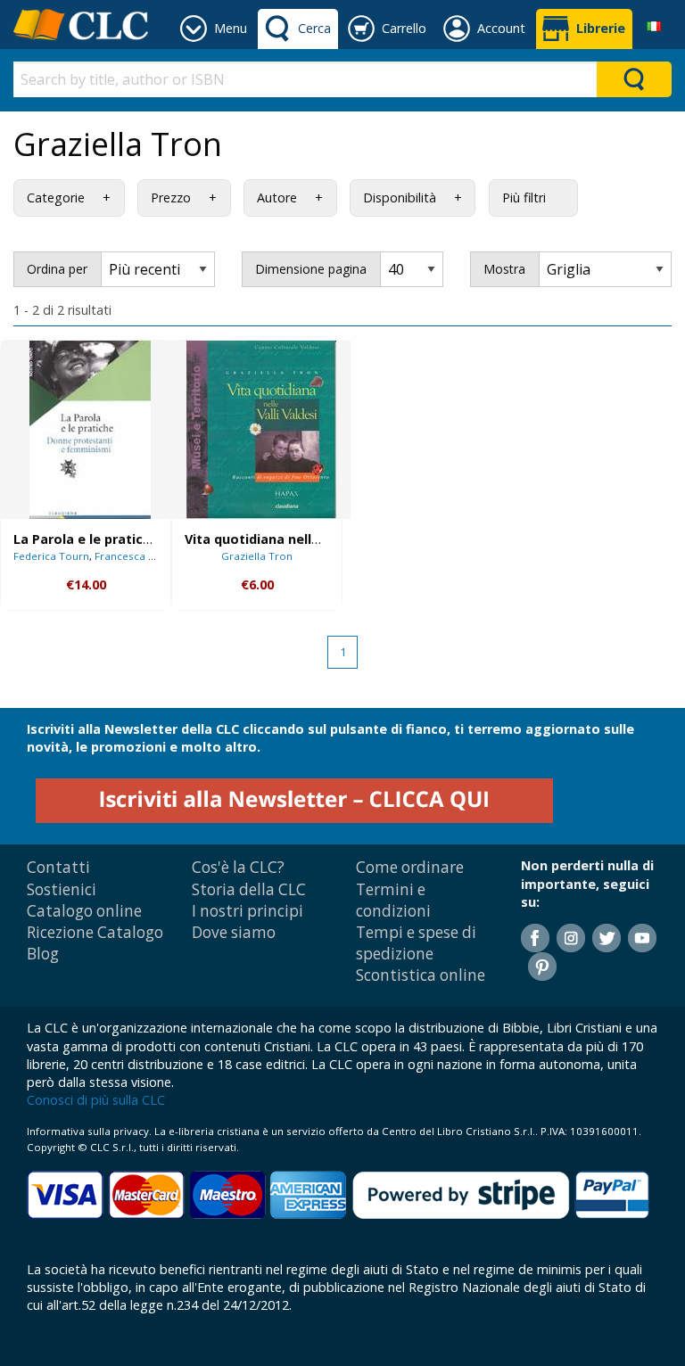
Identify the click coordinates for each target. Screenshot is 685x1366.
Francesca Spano (137, 556)
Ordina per (57, 268)
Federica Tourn (51, 556)
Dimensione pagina (311, 268)
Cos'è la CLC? (238, 867)
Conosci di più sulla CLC (96, 1099)
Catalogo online (84, 911)
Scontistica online (420, 975)
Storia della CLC (249, 889)
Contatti (58, 867)
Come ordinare (410, 867)
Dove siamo (234, 932)
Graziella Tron (257, 556)
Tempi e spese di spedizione (416, 943)
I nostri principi (247, 911)
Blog (43, 953)
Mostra (504, 268)
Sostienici (61, 889)
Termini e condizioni (393, 900)
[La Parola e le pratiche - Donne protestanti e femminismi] (90, 430)
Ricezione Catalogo (95, 932)
